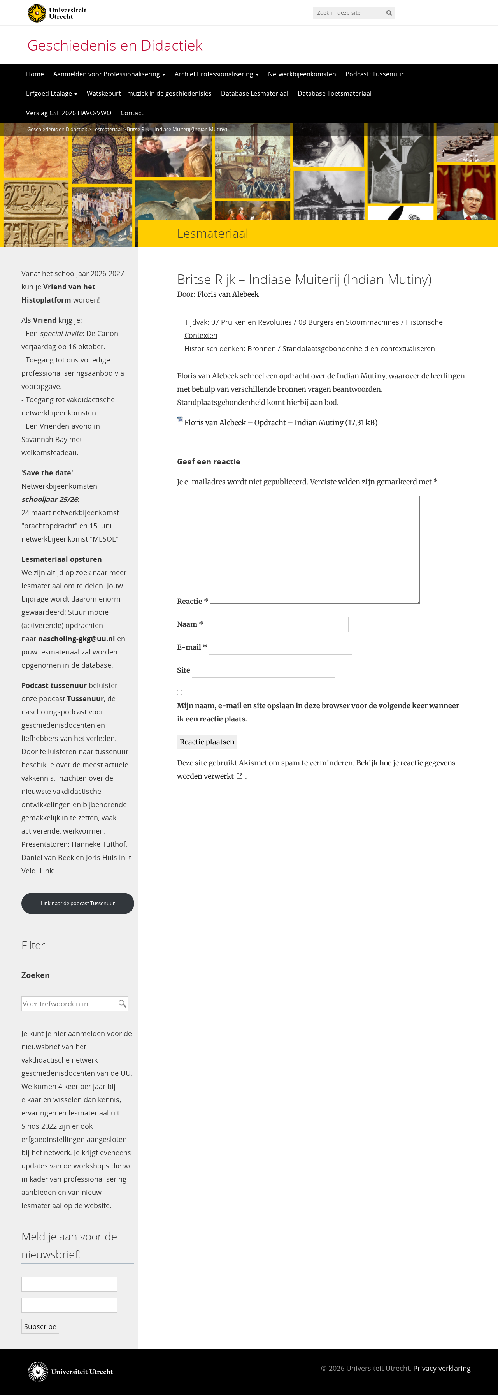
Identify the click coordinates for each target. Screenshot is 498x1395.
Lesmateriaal (107, 129)
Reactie (193, 601)
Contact (132, 113)
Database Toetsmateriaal (335, 93)
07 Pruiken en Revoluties (251, 322)
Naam (190, 624)
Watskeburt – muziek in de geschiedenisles (149, 93)
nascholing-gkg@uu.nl (76, 638)
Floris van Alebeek (228, 294)
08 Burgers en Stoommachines (348, 322)
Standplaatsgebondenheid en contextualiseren (358, 348)
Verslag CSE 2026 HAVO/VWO (68, 113)
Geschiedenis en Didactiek (114, 45)
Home (35, 74)
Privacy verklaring (442, 1368)
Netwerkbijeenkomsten (302, 74)
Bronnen (261, 348)
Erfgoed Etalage (50, 93)
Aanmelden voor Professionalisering (107, 74)
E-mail (192, 647)
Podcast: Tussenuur (374, 74)
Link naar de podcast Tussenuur (78, 903)
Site (183, 670)
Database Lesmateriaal (254, 93)
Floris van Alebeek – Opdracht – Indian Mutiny (264, 422)
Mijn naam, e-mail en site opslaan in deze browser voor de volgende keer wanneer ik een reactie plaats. (318, 712)
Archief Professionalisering (215, 74)
